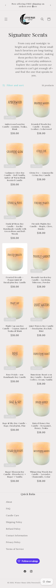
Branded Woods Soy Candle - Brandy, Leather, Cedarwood (41, 126)
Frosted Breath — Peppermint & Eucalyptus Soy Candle (15, 280)
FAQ (8, 508)
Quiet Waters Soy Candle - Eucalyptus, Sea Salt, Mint (41, 328)
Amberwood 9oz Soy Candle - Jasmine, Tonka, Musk (14, 126)
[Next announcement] (50, 5)
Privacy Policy (13, 542)
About (9, 502)
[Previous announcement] (5, 5)
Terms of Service (15, 549)
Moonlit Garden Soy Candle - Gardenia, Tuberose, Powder (41, 280)
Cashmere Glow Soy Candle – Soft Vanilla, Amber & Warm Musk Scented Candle (14, 176)
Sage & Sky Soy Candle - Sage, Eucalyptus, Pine (15, 424)
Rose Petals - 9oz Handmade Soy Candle (14, 375)
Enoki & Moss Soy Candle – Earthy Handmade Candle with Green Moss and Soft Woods (14, 229)
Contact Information (17, 535)
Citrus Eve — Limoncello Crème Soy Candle (41, 174)
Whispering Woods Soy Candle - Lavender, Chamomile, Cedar (41, 474)
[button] (6, 19)
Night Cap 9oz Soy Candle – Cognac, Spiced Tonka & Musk (15, 328)
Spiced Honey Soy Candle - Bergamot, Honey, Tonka (41, 425)
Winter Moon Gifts (23, 583)
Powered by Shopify (40, 583)
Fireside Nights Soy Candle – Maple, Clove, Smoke (41, 226)
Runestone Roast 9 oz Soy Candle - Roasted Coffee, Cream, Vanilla (41, 377)
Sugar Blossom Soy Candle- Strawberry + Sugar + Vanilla (15, 474)
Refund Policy (13, 528)
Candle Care (12, 515)
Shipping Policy (14, 522)
